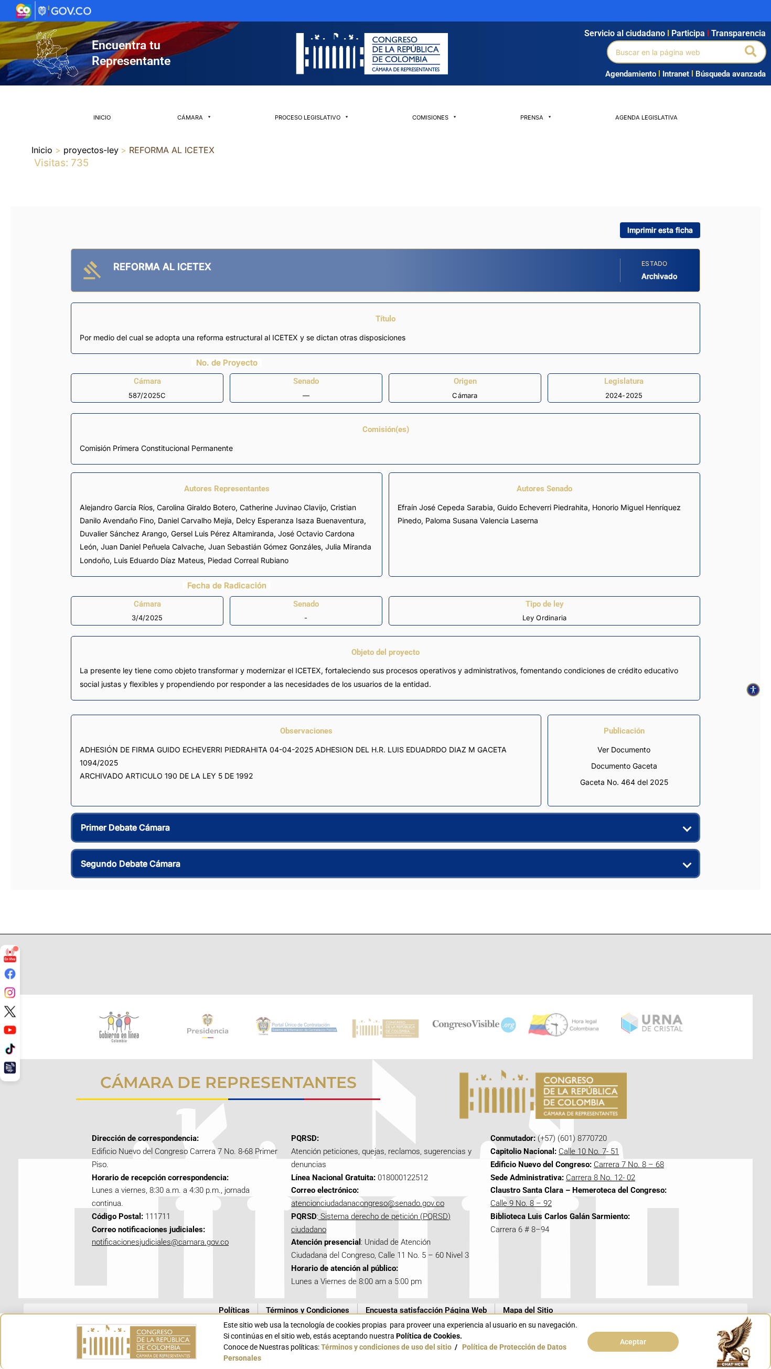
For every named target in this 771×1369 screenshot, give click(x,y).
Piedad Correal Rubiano (248, 560)
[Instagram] (10, 992)
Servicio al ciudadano (624, 33)
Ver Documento (623, 749)
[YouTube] (10, 1029)
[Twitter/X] (10, 1011)
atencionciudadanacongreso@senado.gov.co (367, 1203)
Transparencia (738, 33)
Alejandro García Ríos (116, 507)
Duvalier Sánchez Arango (123, 533)
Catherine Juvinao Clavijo (283, 507)
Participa (690, 33)
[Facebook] (10, 973)
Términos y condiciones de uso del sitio (386, 1347)
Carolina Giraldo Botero (196, 507)
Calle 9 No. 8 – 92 (521, 1203)
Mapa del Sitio (528, 1310)
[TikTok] (10, 1048)
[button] (751, 52)
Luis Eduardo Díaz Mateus (159, 560)
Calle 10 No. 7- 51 (589, 1151)
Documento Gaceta (624, 765)
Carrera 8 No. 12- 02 (600, 1177)
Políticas (234, 1310)
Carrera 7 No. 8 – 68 (629, 1164)
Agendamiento (630, 74)
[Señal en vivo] (10, 954)
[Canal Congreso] (10, 1067)
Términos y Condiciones (307, 1310)
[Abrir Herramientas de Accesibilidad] (753, 690)
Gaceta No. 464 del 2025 (624, 782)
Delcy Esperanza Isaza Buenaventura (300, 520)
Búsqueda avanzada (730, 74)
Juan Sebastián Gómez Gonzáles (264, 546)
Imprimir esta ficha (660, 229)
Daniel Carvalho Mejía (195, 520)
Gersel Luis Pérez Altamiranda (222, 533)
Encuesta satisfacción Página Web (426, 1310)
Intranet (673, 74)
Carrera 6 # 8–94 (519, 1229)
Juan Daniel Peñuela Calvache (152, 546)
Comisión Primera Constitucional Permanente (156, 448)
